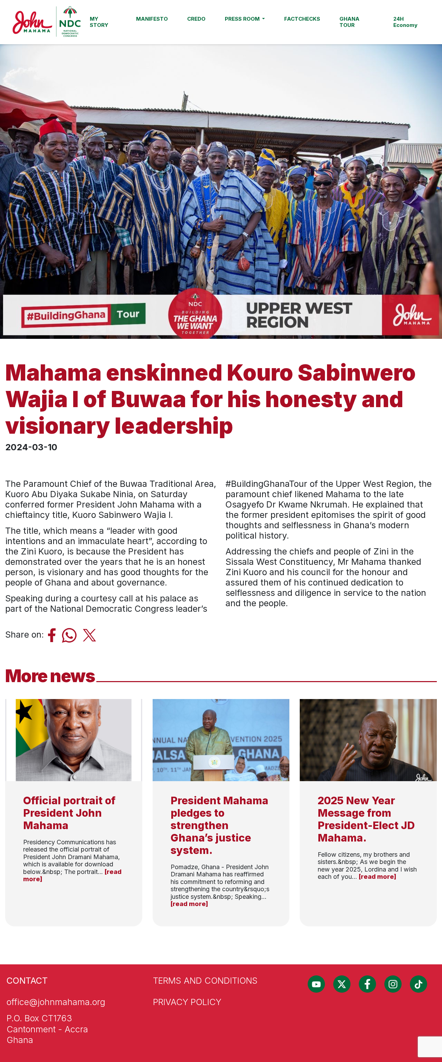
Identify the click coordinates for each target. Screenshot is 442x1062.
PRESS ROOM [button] (243, 19)
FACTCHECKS (302, 19)
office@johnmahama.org (56, 1002)
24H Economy (405, 22)
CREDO (196, 19)
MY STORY (99, 22)
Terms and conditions (205, 980)
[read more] (189, 903)
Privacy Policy (187, 1002)
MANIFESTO (152, 19)
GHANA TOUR (349, 22)
